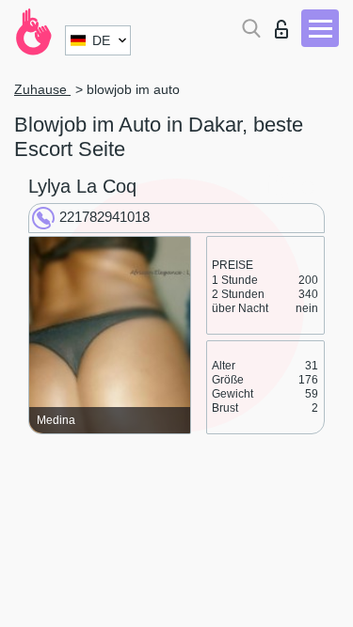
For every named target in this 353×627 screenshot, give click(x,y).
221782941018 (104, 217)
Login (286, 24)
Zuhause (42, 89)
